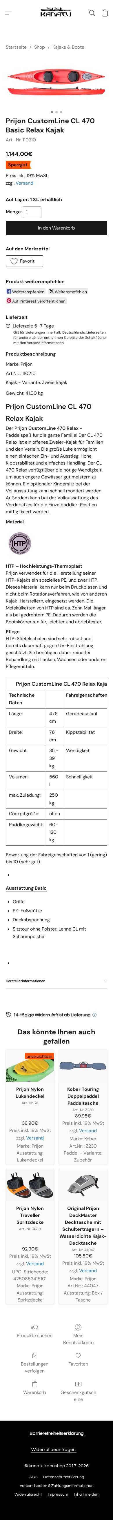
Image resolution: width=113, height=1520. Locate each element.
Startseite (16, 47)
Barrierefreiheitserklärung (57, 1433)
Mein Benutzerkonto (78, 1339)
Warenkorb (34, 1392)
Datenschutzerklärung (63, 1477)
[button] (56, 13)
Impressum (58, 1494)
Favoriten (78, 1364)
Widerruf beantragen (53, 1449)
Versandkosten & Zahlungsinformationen (57, 1486)
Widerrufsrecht (28, 1494)
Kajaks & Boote (68, 47)
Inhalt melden (86, 1494)
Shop (39, 47)
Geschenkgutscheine (78, 1395)
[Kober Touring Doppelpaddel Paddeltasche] (83, 1066)
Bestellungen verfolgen (34, 1367)
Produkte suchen (34, 1335)
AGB (33, 1477)
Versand (24, 183)
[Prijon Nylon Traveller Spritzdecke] (30, 1185)
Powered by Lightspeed (56, 1505)
